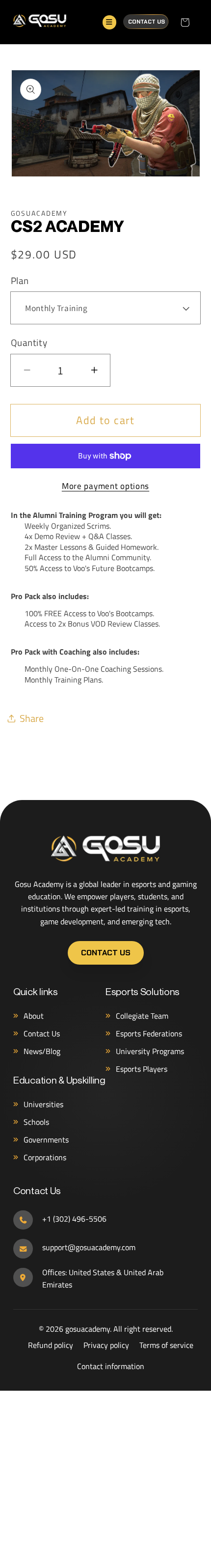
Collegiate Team (142, 1016)
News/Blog (42, 1051)
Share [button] (32, 718)
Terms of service (166, 1345)
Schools (36, 1122)
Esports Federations (149, 1033)
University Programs (150, 1051)
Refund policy (50, 1345)
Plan (20, 280)
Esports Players (141, 1069)
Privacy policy (106, 1345)
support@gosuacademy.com (88, 1247)
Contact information (110, 1366)
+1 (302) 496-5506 (74, 1219)
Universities (43, 1104)
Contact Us (146, 22)
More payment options (105, 486)
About (34, 1016)
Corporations (45, 1157)
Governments (46, 1139)
